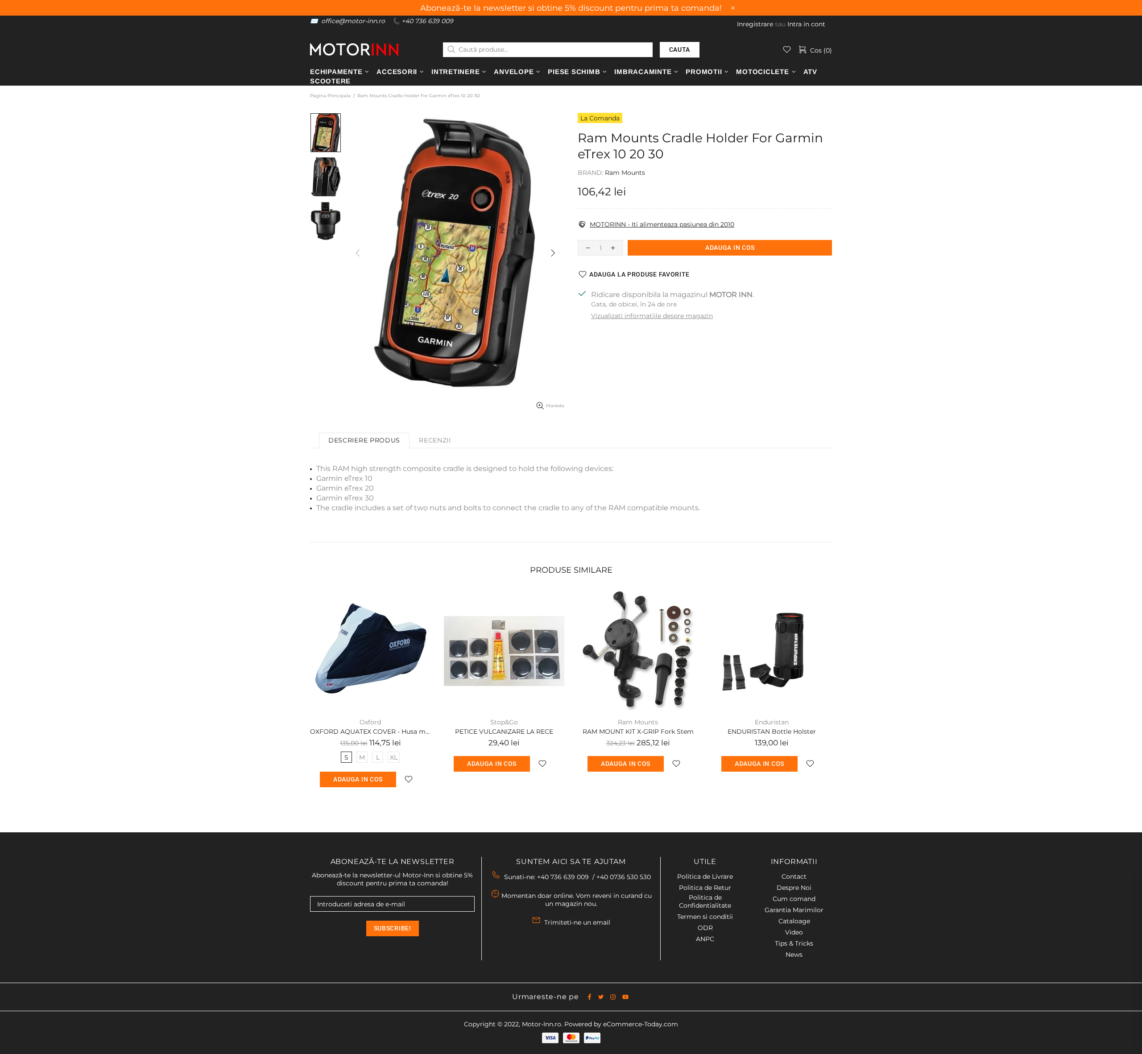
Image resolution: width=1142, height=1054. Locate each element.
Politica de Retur (705, 888)
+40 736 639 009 (427, 21)
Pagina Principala (330, 96)
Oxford (370, 722)
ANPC (705, 939)
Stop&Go (504, 722)
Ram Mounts (625, 173)
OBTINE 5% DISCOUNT (872, 1013)
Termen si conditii (705, 917)
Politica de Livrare (705, 876)
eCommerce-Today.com (640, 1024)
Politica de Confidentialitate (705, 901)
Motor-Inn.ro (541, 1024)
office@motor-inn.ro (353, 21)
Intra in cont (806, 24)
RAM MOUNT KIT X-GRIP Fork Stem (638, 731)
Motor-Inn (354, 49)
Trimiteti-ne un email (577, 922)
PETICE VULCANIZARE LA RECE (504, 731)
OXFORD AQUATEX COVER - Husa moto (370, 731)
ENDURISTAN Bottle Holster (772, 731)
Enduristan (772, 722)
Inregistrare (755, 24)
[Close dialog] (1122, 882)
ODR (705, 928)
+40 (623, 877)
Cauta (680, 49)
